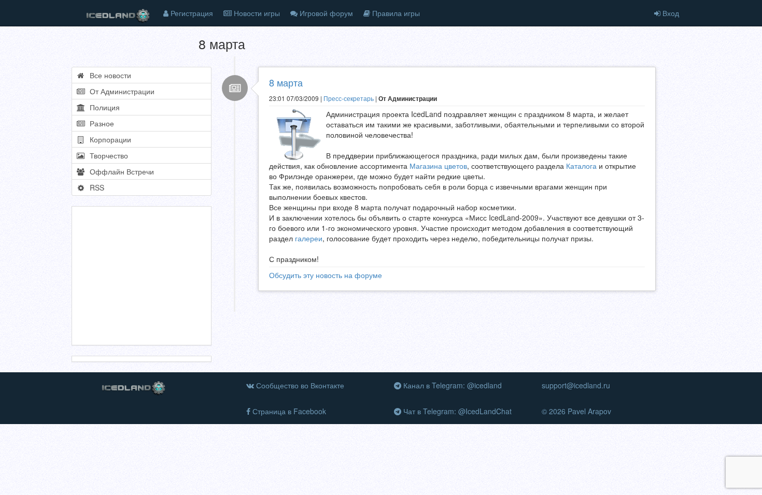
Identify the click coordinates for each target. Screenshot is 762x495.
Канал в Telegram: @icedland (451, 385)
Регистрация (190, 13)
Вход (669, 13)
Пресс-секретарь (348, 98)
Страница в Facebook (288, 411)
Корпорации (108, 139)
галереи (308, 238)
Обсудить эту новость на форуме (325, 275)
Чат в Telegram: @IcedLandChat (456, 411)
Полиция (103, 107)
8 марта (286, 82)
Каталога (581, 166)
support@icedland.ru (576, 385)
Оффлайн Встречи (120, 171)
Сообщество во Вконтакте (299, 385)
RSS (95, 187)
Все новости (108, 75)
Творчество (107, 155)
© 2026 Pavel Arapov (576, 411)
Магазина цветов (438, 166)
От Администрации (120, 91)
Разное (100, 123)
